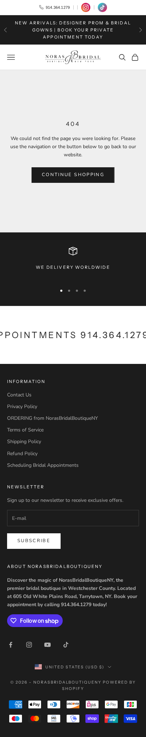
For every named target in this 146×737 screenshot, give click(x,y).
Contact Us (19, 394)
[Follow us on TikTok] (102, 7)
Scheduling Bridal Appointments (43, 465)
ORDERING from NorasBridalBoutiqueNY (52, 418)
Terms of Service (25, 429)
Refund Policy (22, 453)
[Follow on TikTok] (65, 644)
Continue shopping (73, 175)
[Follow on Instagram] (29, 644)
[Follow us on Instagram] (85, 7)
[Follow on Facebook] (10, 644)
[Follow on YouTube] (47, 644)
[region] (73, 262)
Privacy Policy (22, 406)
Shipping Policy (24, 441)
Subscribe (33, 541)
